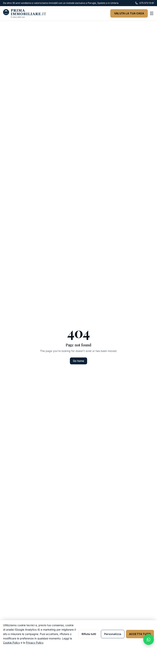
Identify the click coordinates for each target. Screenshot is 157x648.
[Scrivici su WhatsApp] (148, 639)
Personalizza (112, 634)
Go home (78, 360)
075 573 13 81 (146, 3)
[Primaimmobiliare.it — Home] (24, 13)
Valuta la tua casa (129, 13)
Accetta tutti (140, 634)
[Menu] (151, 13)
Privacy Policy (34, 642)
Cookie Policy (11, 642)
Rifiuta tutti (89, 634)
